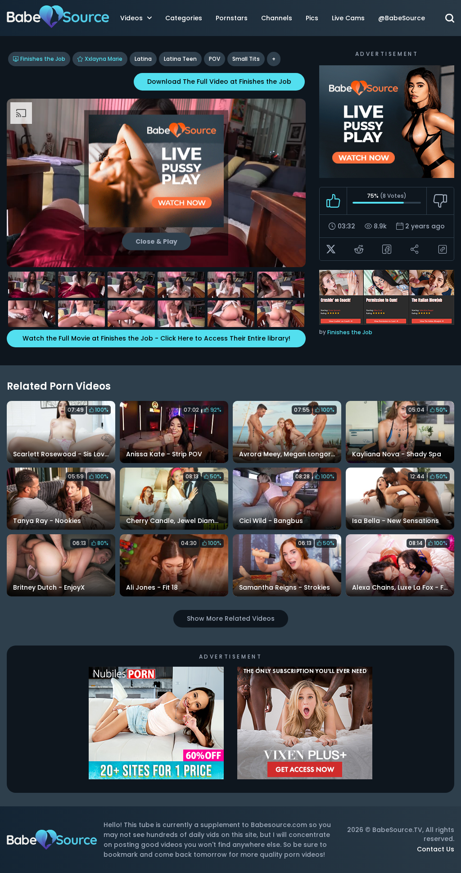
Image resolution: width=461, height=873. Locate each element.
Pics (312, 18)
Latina (143, 59)
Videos (131, 18)
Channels (276, 18)
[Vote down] (440, 200)
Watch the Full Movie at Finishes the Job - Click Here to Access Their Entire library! (156, 338)
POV (214, 59)
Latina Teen (180, 59)
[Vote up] (333, 200)
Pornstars (232, 18)
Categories (183, 18)
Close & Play (156, 241)
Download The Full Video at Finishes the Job (219, 81)
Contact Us (435, 849)
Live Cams (348, 18)
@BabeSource (401, 18)
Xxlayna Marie (103, 59)
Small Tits (246, 59)
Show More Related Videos (231, 618)
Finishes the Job (42, 59)
